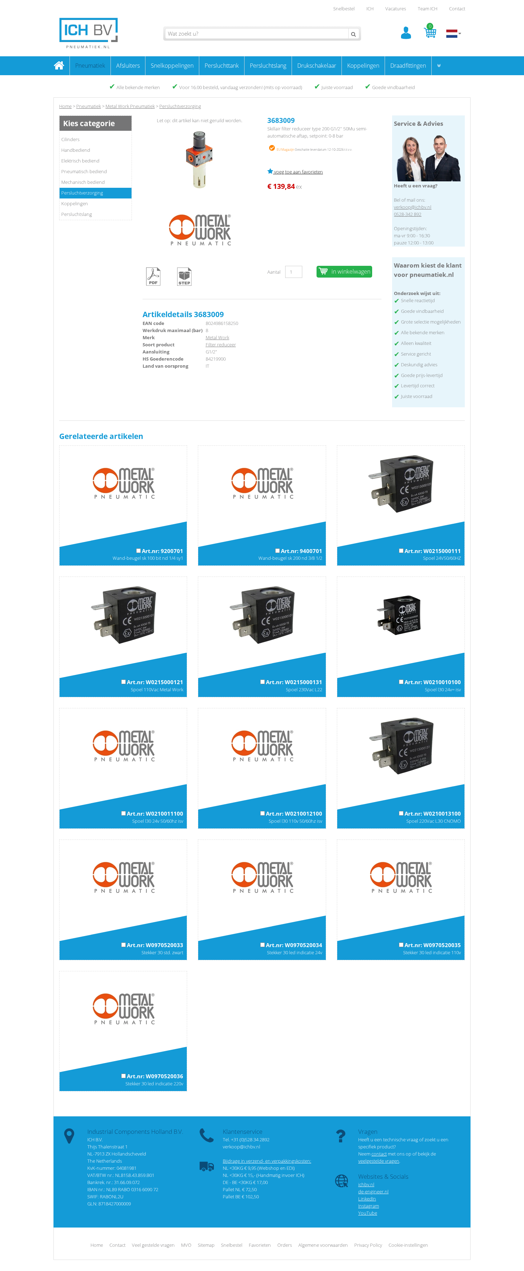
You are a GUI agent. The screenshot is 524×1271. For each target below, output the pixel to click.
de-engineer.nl (373, 1191)
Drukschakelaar (316, 65)
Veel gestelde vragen (153, 1245)
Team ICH (427, 8)
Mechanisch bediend (83, 182)
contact (379, 1154)
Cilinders (70, 139)
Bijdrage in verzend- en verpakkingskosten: (267, 1161)
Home (65, 106)
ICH (370, 8)
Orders (284, 1245)
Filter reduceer (221, 344)
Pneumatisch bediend (84, 171)
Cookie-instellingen (408, 1245)
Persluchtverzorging (82, 193)
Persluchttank (222, 65)
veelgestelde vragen (378, 1161)
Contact (457, 8)
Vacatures (395, 8)
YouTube (367, 1213)
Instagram (368, 1206)
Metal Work (217, 337)
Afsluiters (128, 65)
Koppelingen (363, 65)
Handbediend (75, 150)
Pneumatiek (90, 65)
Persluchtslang (268, 65)
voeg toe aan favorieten (298, 172)
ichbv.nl (366, 1184)
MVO (186, 1245)
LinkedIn (367, 1198)
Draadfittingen (408, 65)
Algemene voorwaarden (323, 1245)
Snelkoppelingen (172, 65)
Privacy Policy (368, 1245)
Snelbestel (344, 8)
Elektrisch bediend (80, 160)
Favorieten (260, 1245)
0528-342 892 (407, 214)
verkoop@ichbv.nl (412, 207)
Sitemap (206, 1245)
